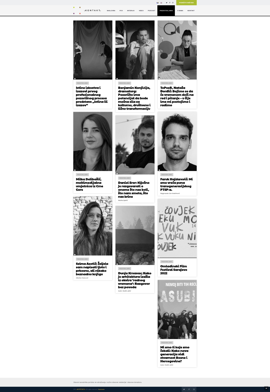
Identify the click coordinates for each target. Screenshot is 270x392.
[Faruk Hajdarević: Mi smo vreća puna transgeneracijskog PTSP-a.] (177, 141)
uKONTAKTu (81, 389)
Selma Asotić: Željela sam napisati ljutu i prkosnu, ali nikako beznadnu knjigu (92, 268)
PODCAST (151, 10)
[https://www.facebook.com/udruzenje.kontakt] (169, 2)
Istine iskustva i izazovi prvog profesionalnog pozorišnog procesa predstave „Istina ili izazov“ (92, 96)
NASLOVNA (111, 10)
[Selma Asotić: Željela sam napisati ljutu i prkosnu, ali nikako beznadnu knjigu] (92, 225)
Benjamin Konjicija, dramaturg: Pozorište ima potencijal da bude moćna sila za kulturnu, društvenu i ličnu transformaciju (134, 98)
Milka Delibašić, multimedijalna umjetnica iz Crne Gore (89, 184)
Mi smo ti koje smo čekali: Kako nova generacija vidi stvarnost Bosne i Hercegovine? (174, 354)
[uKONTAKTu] (87, 10)
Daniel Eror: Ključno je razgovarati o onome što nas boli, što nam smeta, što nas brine (133, 189)
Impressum (101, 389)
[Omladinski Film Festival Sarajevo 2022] (177, 228)
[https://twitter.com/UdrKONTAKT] (166, 2)
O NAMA (180, 10)
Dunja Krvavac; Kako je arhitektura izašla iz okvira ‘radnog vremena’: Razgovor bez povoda (134, 280)
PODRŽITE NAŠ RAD (186, 2)
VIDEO (141, 10)
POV (121, 10)
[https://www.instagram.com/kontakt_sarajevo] (172, 2)
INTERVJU (131, 10)
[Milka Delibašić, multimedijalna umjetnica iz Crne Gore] (92, 141)
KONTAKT (191, 10)
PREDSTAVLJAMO (166, 10)
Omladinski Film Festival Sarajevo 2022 (173, 269)
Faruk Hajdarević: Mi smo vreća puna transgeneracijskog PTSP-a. (176, 184)
